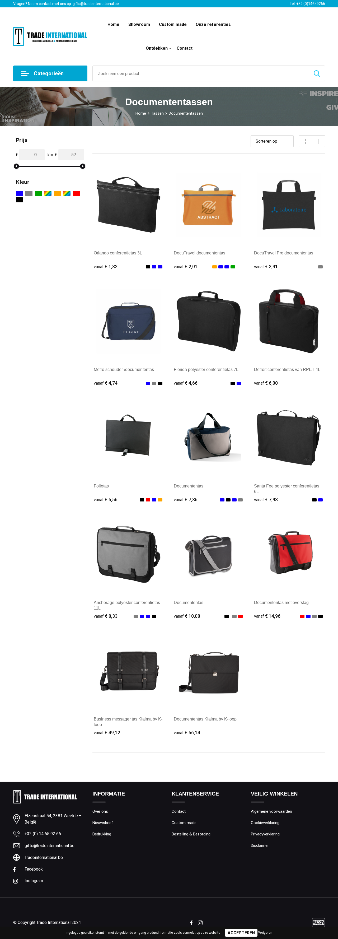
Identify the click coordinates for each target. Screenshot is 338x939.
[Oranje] (57, 193)
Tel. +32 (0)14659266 (307, 4)
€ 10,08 (187, 616)
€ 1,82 (106, 266)
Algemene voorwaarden (271, 811)
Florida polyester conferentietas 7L (206, 369)
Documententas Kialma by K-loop (205, 719)
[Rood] (76, 193)
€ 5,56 (106, 499)
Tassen (157, 113)
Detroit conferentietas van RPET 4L (287, 369)
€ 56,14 (187, 732)
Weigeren (265, 933)
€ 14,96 (267, 616)
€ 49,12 (107, 732)
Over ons (100, 811)
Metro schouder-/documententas (124, 369)
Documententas (188, 486)
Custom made (173, 24)
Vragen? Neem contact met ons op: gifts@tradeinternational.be (66, 4)
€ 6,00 (266, 383)
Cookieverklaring (265, 822)
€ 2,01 (186, 266)
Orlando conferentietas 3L (118, 253)
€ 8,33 (106, 616)
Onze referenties (213, 24)
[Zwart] (19, 199)
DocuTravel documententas (199, 253)
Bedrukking (101, 834)
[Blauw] (19, 193)
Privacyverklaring (265, 834)
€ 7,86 (186, 499)
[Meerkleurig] (47, 193)
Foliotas (101, 486)
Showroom (139, 24)
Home (113, 24)
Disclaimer (260, 845)
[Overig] (67, 193)
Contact (185, 48)
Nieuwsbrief (102, 822)
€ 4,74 (106, 383)
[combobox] (201, 73)
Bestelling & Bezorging (191, 834)
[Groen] (38, 193)
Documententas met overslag (281, 602)
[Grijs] (28, 193)
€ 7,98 (266, 499)
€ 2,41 (266, 266)
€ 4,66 (186, 383)
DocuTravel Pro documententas (283, 253)
